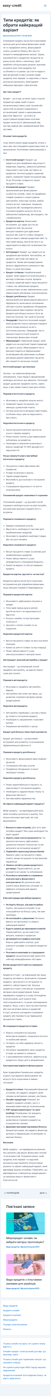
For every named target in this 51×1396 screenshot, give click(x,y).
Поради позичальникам (15, 1324)
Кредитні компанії (12, 1315)
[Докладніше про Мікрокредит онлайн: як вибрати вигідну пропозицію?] (25, 1223)
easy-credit (12, 5)
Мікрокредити (10, 1320)
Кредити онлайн (11, 1310)
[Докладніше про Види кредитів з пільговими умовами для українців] (25, 1264)
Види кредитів (12, 1247)
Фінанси (7, 1329)
